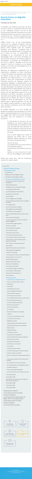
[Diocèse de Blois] (4, 1)
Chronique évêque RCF (10, 424)
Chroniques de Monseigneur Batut (9, 13)
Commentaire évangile (22, 424)
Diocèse (6, 12)
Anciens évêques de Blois (14, 12)
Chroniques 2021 (22, 13)
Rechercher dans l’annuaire (10, 434)
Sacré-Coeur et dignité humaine (8, 14)
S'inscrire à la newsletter (10, 444)
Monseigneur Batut (25, 12)
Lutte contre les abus (22, 434)
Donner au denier (16, 4)
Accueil (2, 12)
